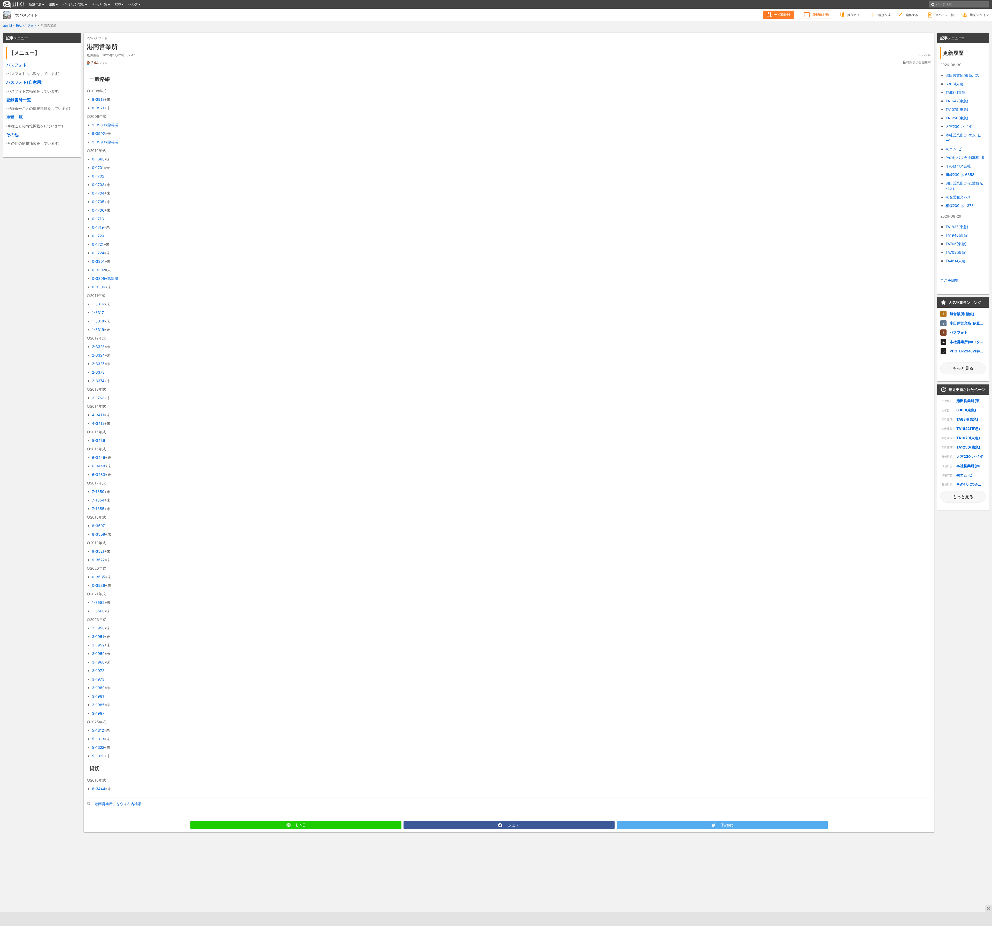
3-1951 (98, 636)
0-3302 (98, 270)
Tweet (726, 825)
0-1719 (98, 227)
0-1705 (98, 201)
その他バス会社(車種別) (965, 157)
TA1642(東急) (957, 101)
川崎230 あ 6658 (960, 174)
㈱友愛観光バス (958, 197)
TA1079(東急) (957, 109)
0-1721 (98, 244)
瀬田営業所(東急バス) (963, 75)
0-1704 (98, 193)
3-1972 (98, 670)
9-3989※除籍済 (105, 125)
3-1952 (98, 645)
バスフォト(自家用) (24, 82)
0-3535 (98, 577)
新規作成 (884, 15)
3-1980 (98, 687)
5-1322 (98, 747)
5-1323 (98, 756)
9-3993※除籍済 (105, 142)
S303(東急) (955, 84)
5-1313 (98, 739)
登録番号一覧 (18, 99)
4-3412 (98, 423)
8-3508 (98, 534)
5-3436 (98, 440)
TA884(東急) (956, 92)
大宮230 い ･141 (959, 126)
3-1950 (98, 628)
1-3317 (98, 312)
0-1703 (98, 184)
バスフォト (16, 64)
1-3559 (98, 602)
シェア (513, 825)
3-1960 (98, 662)
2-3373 (98, 372)
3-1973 (98, 679)
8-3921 (98, 108)
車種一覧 (14, 117)
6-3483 (98, 474)
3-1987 (98, 713)
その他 (12, 134)
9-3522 (98, 560)
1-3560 (98, 611)
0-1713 (98, 219)
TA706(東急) (956, 244)
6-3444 (98, 788)
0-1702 (98, 176)
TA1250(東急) (957, 118)
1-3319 (98, 329)
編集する (912, 15)
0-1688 (98, 159)
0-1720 (98, 236)
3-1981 (98, 696)
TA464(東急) (956, 261)
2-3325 (98, 363)
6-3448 (98, 466)
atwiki (7, 25)
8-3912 (98, 99)
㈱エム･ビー (955, 149)
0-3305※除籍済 (105, 278)
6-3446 (98, 457)
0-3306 (98, 287)
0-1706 (98, 210)
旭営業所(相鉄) (962, 314)
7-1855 (98, 508)
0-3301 (98, 261)
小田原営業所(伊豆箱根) (969, 323)
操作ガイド (855, 15)
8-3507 (98, 525)
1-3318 (98, 321)
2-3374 (98, 381)
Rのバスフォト (25, 15)
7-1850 (98, 491)
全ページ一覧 (944, 15)
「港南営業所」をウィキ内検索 (116, 803)
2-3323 (98, 346)
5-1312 (98, 730)
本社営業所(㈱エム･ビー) (963, 466)
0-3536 (98, 585)
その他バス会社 (958, 166)
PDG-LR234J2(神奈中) (969, 351)
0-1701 (98, 167)
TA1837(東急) (957, 227)
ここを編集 (949, 280)
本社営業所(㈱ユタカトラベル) (969, 341)
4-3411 (98, 415)
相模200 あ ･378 (960, 205)
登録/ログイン (979, 15)
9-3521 (98, 551)
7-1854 (98, 500)
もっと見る (963, 368)
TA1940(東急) (957, 235)
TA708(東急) (956, 252)
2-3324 (98, 355)
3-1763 (98, 398)
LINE (300, 825)
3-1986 (98, 705)
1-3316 (98, 304)
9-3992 (98, 133)
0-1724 (98, 253)
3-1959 (98, 653)
